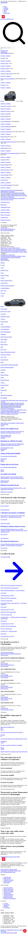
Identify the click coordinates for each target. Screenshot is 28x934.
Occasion (6, 7)
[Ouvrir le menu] (1, 4)
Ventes (2, 235)
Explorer (3, 55)
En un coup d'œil (5, 506)
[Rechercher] (1, 49)
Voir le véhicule (4, 663)
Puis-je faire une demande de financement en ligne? (14, 840)
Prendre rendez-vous (8, 889)
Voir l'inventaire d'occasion (7, 403)
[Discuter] (25, 931)
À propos (6, 903)
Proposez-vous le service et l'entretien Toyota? (13, 841)
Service (5, 10)
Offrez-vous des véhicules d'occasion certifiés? (13, 839)
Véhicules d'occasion (9, 880)
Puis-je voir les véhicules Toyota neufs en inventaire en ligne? (13, 837)
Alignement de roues (8, 894)
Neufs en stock (7, 878)
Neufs (5, 6)
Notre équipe (10, 230)
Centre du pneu (7, 893)
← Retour (3, 253)
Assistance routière (8, 895)
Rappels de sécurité (8, 897)
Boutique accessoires (8, 891)
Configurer (8, 55)
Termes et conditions (18, 930)
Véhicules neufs (7, 877)
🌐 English (3, 931)
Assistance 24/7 (4, 50)
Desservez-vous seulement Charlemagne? (11, 843)
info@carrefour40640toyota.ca (8, 229)
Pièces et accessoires (8, 890)
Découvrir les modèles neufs (7, 727)
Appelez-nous (4, 52)
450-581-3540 (4, 2)
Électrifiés (6, 9)
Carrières (6, 906)
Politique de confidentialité (7, 930)
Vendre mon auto (8, 881)
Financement (7, 882)
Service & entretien (8, 887)
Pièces (5, 11)
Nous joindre (7, 13)
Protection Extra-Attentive (10, 898)
